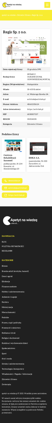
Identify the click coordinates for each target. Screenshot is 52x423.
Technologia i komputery (13, 369)
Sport (4, 354)
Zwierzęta (6, 384)
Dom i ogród (7, 276)
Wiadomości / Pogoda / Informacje (17, 374)
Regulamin (7, 251)
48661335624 (33, 104)
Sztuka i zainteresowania (13, 364)
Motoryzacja (7, 307)
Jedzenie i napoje (9, 297)
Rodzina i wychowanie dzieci (15, 343)
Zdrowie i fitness (34, 124)
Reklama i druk (8, 333)
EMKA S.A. (34, 158)
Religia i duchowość (11, 338)
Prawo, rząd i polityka (11, 323)
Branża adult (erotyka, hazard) (15, 271)
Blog (4, 242)
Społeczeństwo (8, 348)
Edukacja (6, 281)
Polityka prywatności (13, 246)
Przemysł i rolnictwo (11, 328)
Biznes (5, 266)
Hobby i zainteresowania (13, 292)
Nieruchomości (8, 312)
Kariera (5, 302)
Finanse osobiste (9, 287)
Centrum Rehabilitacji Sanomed (10, 158)
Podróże (5, 317)
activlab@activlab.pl (36, 99)
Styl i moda (7, 359)
